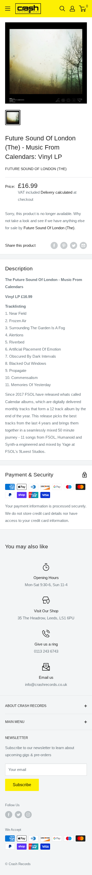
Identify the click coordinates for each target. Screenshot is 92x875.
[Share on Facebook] (54, 245)
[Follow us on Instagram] (28, 814)
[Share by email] (83, 245)
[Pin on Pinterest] (63, 245)
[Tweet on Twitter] (73, 245)
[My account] (72, 8)
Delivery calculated (56, 192)
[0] (82, 9)
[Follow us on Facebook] (8, 814)
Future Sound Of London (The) (36, 169)
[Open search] (62, 8)
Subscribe (22, 785)
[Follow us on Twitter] (18, 814)
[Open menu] (7, 9)
